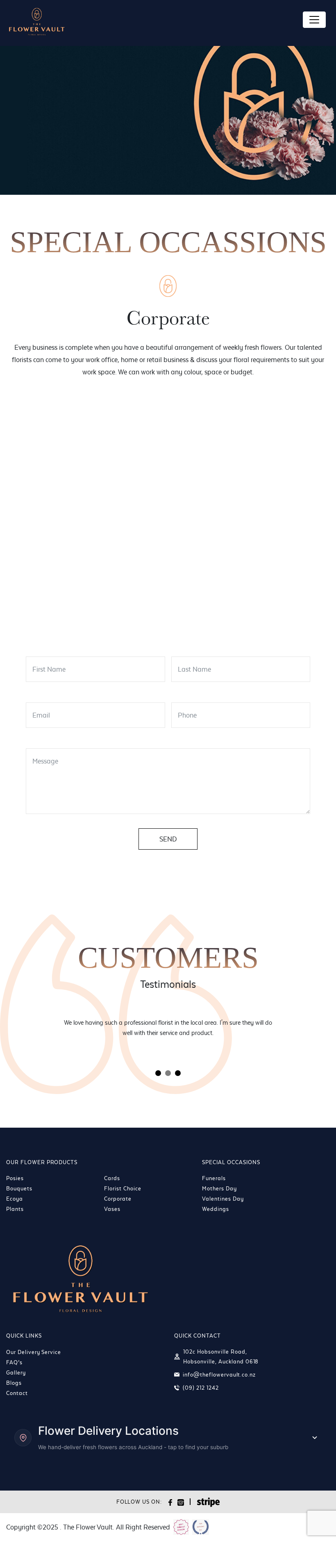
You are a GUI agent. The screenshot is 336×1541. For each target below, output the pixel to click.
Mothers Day (219, 1188)
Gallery (16, 1372)
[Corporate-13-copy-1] (203, 552)
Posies (15, 1178)
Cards (112, 1178)
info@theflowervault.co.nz (219, 1374)
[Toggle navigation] (314, 19)
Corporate (118, 1198)
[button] (158, 1073)
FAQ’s (14, 1362)
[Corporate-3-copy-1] (132, 441)
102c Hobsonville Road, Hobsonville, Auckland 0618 (221, 1356)
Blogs (14, 1382)
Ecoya (14, 1198)
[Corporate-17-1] (132, 607)
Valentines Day (222, 1198)
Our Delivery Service (33, 1352)
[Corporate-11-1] (61, 552)
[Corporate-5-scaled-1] (274, 441)
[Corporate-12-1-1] (132, 552)
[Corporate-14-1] (274, 552)
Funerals (214, 1178)
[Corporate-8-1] (132, 497)
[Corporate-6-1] (61, 497)
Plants (15, 1209)
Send (168, 839)
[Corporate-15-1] (61, 607)
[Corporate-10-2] (274, 497)
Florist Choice (122, 1188)
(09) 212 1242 (200, 1387)
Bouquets (19, 1188)
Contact (17, 1393)
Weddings (215, 1209)
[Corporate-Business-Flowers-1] (203, 607)
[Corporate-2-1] (61, 441)
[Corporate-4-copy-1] (203, 441)
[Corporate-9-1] (203, 497)
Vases (112, 1209)
